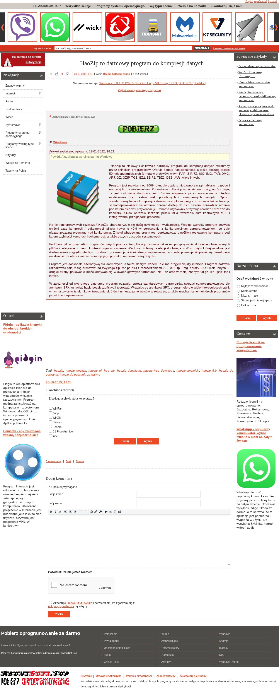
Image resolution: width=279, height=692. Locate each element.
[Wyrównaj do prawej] (75, 511)
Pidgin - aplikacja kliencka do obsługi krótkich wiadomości (22, 328)
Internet (10, 93)
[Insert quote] (106, 511)
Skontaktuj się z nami (227, 6)
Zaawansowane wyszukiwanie (229, 48)
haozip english (76, 370)
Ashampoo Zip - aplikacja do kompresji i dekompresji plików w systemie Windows (256, 110)
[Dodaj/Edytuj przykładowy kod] (110, 511)
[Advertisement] (139, 101)
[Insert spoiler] (115, 511)
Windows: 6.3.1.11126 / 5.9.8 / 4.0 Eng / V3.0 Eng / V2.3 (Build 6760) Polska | (152, 83)
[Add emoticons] (91, 511)
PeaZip (57, 427)
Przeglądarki (111, 640)
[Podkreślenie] (60, 511)
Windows (76, 117)
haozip (58, 370)
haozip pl (95, 370)
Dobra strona (249, 290)
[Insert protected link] (100, 511)
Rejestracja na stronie (26, 56)
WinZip (57, 417)
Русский (272, 1)
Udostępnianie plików (117, 647)
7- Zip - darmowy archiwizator (257, 66)
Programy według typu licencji (19, 145)
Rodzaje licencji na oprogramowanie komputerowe (250, 346)
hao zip (109, 370)
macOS (223, 647)
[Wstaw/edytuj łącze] (96, 511)
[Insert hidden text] (119, 511)
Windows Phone (229, 661)
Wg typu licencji (162, 6)
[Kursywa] (55, 511)
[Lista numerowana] (85, 511)
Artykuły (10, 155)
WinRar (57, 408)
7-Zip (56, 413)
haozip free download (158, 370)
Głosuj (125, 441)
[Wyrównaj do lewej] (66, 511)
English (249, 1)
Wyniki (148, 441)
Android (223, 640)
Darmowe (89, 117)
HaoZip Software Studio (117, 74)
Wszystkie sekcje (78, 6)
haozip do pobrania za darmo (80, 374)
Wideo (9, 117)
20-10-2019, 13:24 (84, 74)
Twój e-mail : (56, 503)
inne (55, 436)
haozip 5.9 (209, 370)
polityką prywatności (61, 606)
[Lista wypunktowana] (81, 511)
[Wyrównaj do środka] (70, 511)
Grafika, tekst (14, 109)
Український (260, 1)
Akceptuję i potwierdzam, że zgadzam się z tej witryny (91, 604)
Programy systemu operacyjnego (120, 6)
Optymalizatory (170, 647)
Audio (9, 101)
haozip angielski (188, 370)
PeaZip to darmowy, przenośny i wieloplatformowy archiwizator (257, 96)
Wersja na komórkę (192, 6)
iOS (221, 654)
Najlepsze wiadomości (255, 286)
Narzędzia (168, 654)
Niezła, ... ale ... (251, 295)
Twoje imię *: (56, 494)
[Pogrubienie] (51, 511)
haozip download (129, 370)
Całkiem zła (248, 305)
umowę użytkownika (79, 603)
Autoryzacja (33, 62)
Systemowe (12, 124)
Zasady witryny (15, 85)
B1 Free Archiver (63, 431)
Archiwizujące (60, 117)
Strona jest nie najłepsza (256, 300)
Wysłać (59, 613)
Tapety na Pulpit (15, 170)
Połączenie (110, 634)
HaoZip (57, 422)
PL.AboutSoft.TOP (47, 6)
